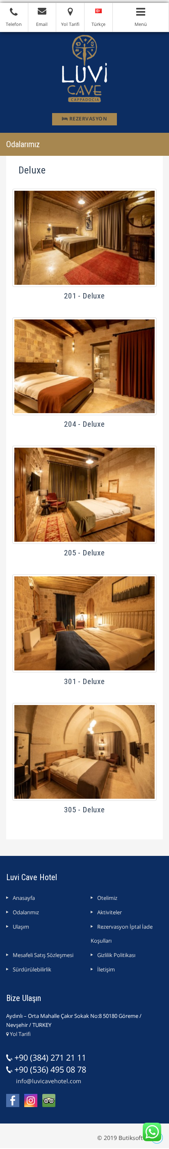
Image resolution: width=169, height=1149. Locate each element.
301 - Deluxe (84, 681)
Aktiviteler (109, 912)
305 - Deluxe (84, 809)
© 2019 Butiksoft (120, 1138)
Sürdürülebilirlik (32, 969)
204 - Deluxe (84, 424)
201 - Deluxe (84, 296)
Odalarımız (26, 912)
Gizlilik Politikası (116, 955)
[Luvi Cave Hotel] (84, 68)
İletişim (106, 969)
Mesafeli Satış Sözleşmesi (43, 955)
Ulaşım (21, 926)
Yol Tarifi (20, 1034)
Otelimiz (107, 898)
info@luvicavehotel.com (48, 1081)
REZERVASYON (87, 118)
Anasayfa (24, 898)
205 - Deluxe (84, 552)
